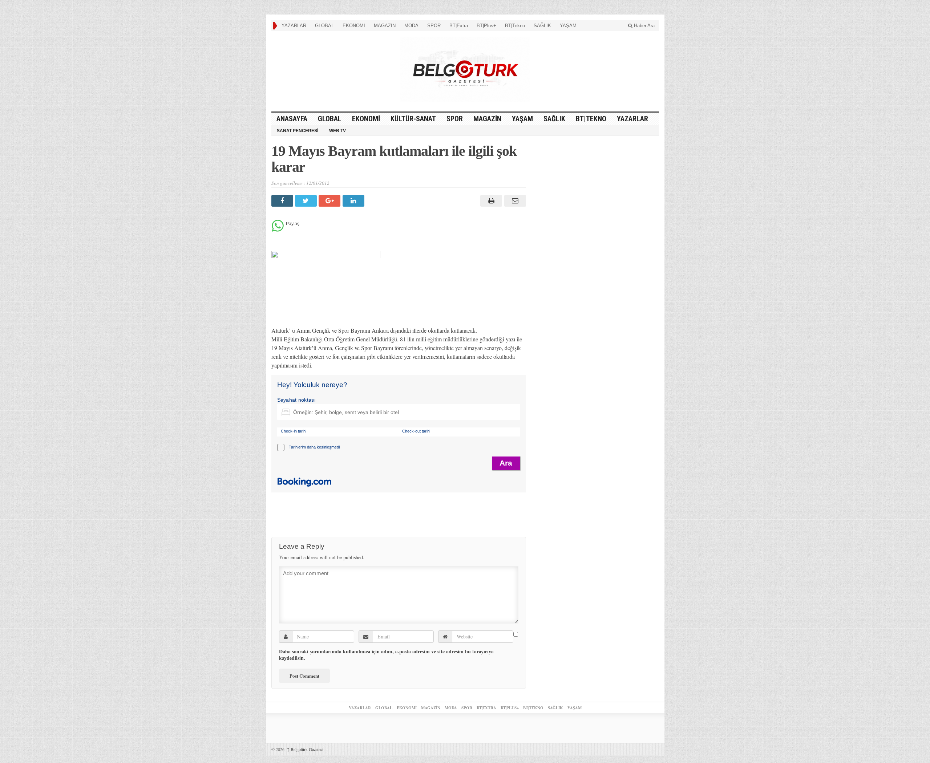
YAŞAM (568, 25)
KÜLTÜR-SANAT (413, 118)
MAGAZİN (385, 25)
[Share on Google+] (330, 201)
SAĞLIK (542, 25)
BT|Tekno (515, 25)
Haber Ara (643, 25)
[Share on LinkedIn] (354, 201)
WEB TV (337, 130)
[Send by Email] (514, 201)
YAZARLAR (294, 25)
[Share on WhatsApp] (277, 229)
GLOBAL (324, 25)
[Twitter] (307, 201)
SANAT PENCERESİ (297, 130)
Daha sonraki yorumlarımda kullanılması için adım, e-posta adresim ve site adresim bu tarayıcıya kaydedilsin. (386, 654)
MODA (411, 25)
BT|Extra (458, 25)
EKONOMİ (354, 25)
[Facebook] (283, 201)
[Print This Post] (490, 201)
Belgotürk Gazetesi (305, 749)
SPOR (434, 25)
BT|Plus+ (486, 25)
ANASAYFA (291, 118)
